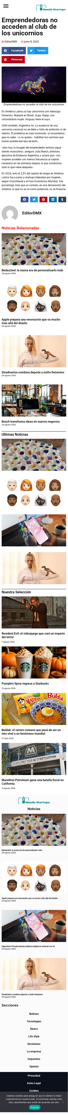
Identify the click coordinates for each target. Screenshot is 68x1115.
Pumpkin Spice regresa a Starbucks (25, 683)
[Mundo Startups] (51, 7)
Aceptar (35, 1107)
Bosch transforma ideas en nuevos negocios (31, 421)
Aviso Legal (34, 1083)
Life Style (34, 1036)
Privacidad (34, 1075)
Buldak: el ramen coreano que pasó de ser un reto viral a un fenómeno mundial (31, 731)
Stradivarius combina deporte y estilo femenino (33, 372)
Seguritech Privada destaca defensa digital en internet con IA (28, 946)
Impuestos (34, 1059)
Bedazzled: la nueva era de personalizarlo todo (32, 270)
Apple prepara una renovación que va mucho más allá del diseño (30, 898)
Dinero (34, 1028)
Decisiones (33, 1043)
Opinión (34, 1066)
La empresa (34, 1051)
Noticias (34, 1013)
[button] (6, 6)
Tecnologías (34, 1021)
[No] (62, 1101)
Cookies (34, 1090)
